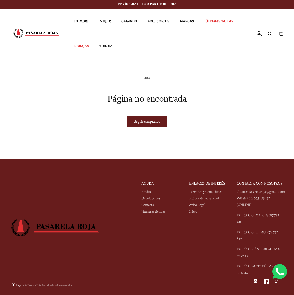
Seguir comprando (147, 121)
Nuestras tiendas (153, 211)
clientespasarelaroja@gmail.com (261, 191)
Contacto (147, 204)
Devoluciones (150, 198)
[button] (81, 21)
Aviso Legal (197, 204)
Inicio (193, 211)
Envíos (146, 192)
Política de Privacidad (204, 198)
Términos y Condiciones (205, 192)
